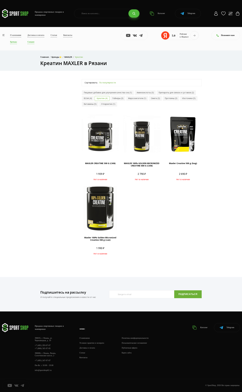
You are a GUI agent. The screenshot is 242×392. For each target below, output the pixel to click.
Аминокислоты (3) (145, 92)
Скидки (30, 42)
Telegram (191, 13)
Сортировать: (91, 82)
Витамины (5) (90, 104)
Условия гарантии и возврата (91, 343)
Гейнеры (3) (117, 98)
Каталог (161, 13)
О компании (15, 35)
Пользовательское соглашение (134, 343)
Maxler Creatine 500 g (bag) (183, 163)
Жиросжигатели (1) (137, 98)
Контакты (67, 35)
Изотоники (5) (189, 98)
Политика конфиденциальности (135, 338)
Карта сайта (127, 353)
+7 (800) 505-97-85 (43, 348)
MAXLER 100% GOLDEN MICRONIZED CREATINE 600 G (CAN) (141, 164)
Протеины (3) (171, 98)
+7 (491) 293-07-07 (43, 345)
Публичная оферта (129, 348)
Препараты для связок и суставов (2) (176, 92)
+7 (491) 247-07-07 (43, 360)
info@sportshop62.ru (43, 370)
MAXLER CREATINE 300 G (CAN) (100, 163)
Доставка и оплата (35, 35)
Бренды (13, 42)
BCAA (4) (88, 98)
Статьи (54, 35)
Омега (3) (155, 98)
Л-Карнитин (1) (108, 104)
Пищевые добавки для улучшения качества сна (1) (108, 92)
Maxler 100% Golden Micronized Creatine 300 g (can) (100, 238)
